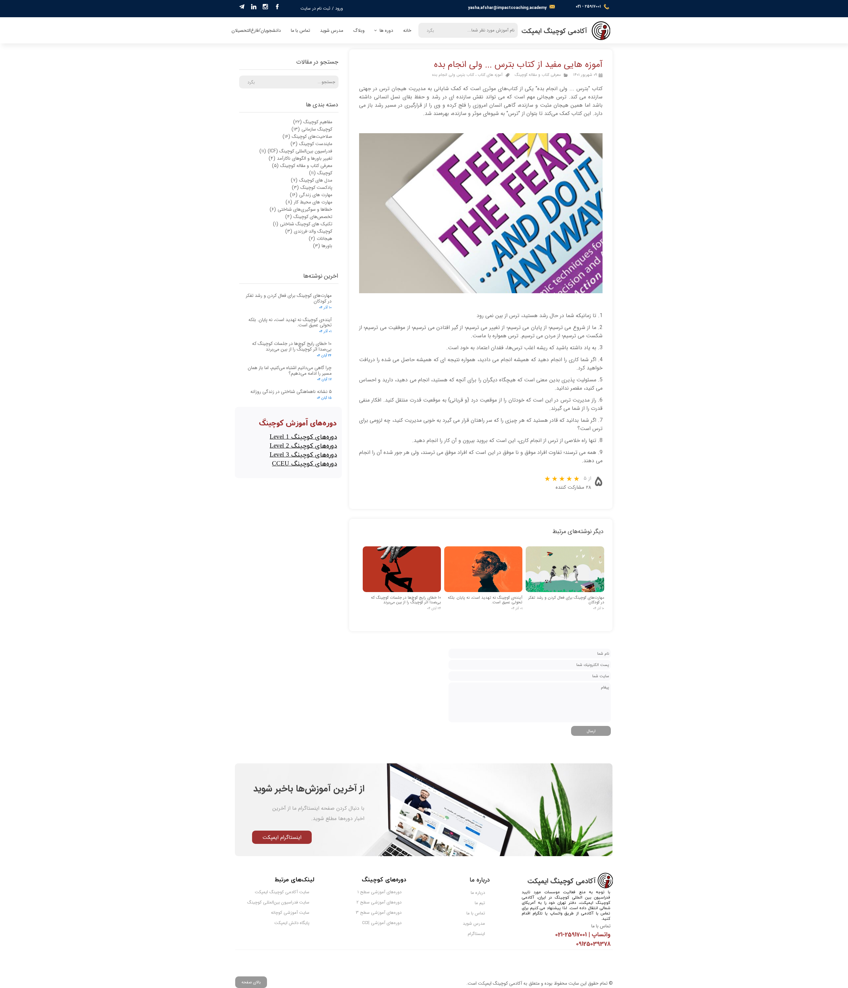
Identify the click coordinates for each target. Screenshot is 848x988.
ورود (339, 8)
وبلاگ (359, 30)
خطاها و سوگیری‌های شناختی (301, 209)
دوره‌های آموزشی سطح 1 (383, 892)
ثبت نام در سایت (315, 8)
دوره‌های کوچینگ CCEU (304, 464)
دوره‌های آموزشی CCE (383, 922)
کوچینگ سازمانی (312, 129)
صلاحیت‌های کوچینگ (307, 136)
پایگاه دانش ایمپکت (291, 922)
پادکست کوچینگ (312, 187)
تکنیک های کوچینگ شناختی (302, 224)
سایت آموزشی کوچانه (291, 912)
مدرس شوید (331, 30)
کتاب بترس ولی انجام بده (453, 75)
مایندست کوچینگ (311, 143)
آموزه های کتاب (490, 75)
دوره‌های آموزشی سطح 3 (383, 912)
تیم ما (480, 903)
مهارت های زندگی (311, 194)
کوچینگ (320, 173)
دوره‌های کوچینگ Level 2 (303, 446)
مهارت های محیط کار (309, 202)
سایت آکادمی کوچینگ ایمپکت (291, 892)
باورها (322, 245)
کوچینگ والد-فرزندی (308, 231)
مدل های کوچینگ (311, 180)
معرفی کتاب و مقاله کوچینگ (538, 75)
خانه (407, 30)
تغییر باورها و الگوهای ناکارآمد (300, 158)
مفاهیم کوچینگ (312, 122)
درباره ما (478, 892)
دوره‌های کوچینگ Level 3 (303, 455)
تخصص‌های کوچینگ (308, 216)
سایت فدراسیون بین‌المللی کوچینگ (291, 902)
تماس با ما (300, 30)
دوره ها (386, 30)
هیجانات (320, 238)
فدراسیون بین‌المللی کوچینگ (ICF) (295, 151)
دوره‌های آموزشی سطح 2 (383, 902)
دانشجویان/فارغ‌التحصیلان (256, 30)
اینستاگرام (476, 933)
